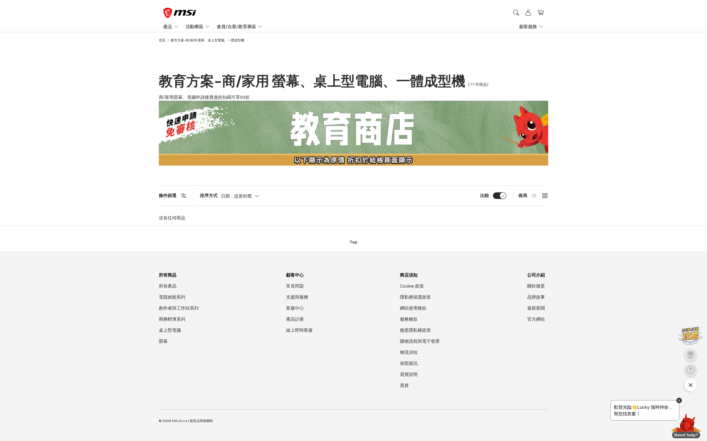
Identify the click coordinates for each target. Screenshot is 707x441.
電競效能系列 (172, 297)
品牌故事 (536, 297)
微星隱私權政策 (415, 330)
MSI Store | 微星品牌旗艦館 (192, 421)
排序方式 (209, 195)
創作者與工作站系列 (179, 308)
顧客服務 (528, 27)
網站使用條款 (413, 308)
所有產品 (167, 286)
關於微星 (536, 286)
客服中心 (295, 308)
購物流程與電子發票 (420, 341)
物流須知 (409, 352)
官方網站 (536, 319)
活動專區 (194, 27)
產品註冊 (295, 319)
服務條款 (409, 319)
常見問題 (295, 286)
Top (353, 242)
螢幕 (163, 341)
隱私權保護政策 (415, 297)
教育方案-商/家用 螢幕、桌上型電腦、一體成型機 (207, 40)
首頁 (162, 40)
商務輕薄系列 (172, 319)
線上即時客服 (299, 330)
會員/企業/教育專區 (236, 27)
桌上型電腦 (170, 330)
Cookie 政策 (412, 286)
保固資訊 (409, 363)
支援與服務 (297, 297)
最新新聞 (536, 308)
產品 (167, 27)
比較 (484, 195)
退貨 (404, 385)
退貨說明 (409, 374)
